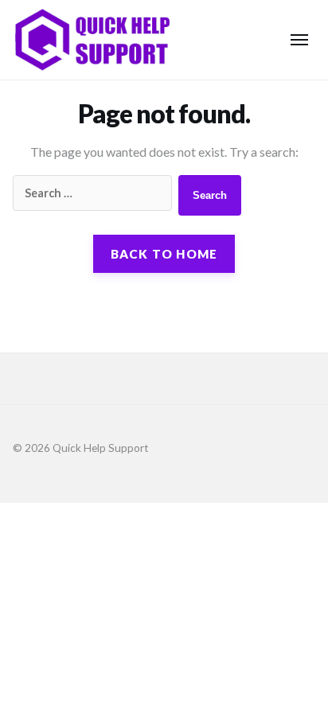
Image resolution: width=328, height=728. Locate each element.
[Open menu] (299, 40)
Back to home (164, 254)
